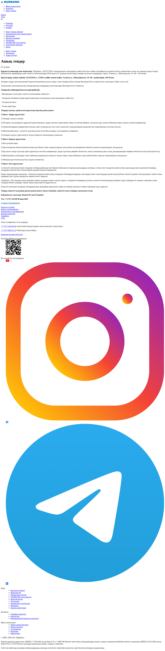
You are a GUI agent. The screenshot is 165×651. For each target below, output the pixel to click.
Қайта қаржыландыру (20, 625)
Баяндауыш (15, 633)
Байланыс (15, 606)
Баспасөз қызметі (13, 38)
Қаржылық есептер (18, 595)
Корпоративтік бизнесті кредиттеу (25, 618)
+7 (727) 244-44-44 (8, 226)
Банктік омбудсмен (18, 608)
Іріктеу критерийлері (9, 209)
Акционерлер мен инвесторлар (19, 34)
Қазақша (9, 23)
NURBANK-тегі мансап (16, 43)
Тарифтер (5, 216)
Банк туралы (11, 11)
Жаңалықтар (16, 593)
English (9, 28)
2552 (3, 17)
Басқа (8, 47)
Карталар (14, 631)
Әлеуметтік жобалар (14, 45)
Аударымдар (16, 629)
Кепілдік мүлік (17, 599)
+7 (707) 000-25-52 (8, 230)
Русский (9, 25)
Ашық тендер (11, 55)
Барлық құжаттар (8, 214)
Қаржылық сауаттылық (20, 603)
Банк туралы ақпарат (14, 32)
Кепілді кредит (17, 627)
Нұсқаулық (10, 36)
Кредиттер (15, 616)
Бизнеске (9, 8)
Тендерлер (10, 40)
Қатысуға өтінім (7, 207)
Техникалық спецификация (12, 212)
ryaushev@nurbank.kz (10, 203)
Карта (3, 15)
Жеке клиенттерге (13, 6)
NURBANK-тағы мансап (21, 597)
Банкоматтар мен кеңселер (12, 234)
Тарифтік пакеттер (18, 614)
